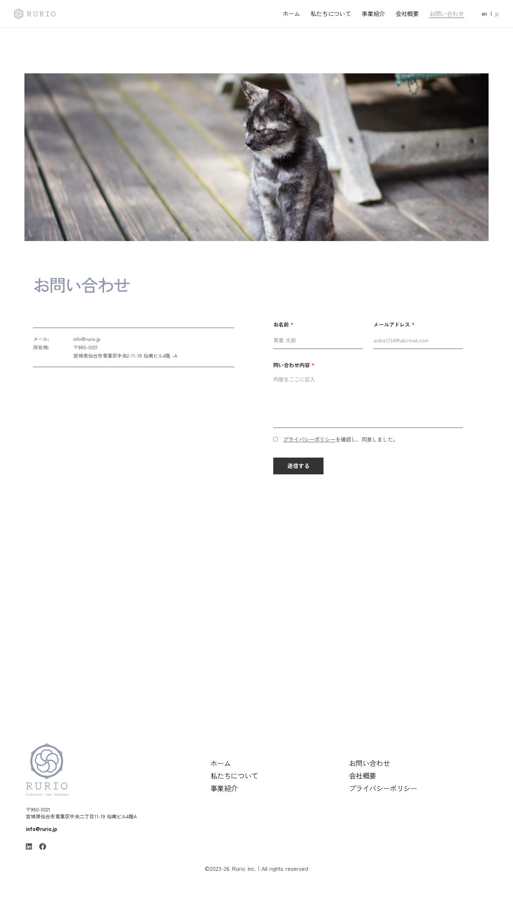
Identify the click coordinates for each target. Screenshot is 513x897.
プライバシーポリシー (309, 439)
